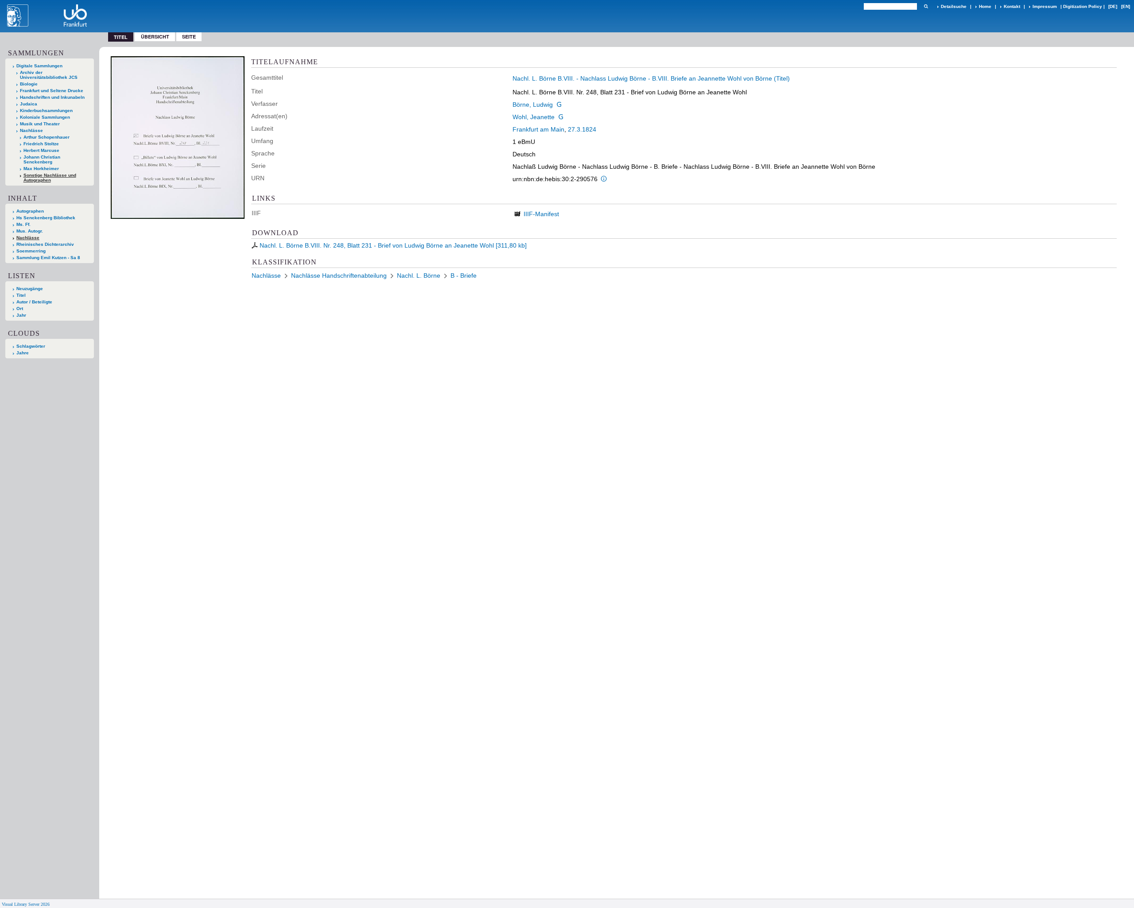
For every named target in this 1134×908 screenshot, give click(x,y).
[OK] (925, 6)
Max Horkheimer (41, 168)
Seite (189, 36)
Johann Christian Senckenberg (41, 159)
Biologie (29, 83)
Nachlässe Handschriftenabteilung (339, 275)
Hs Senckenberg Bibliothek (45, 217)
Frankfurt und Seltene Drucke (51, 90)
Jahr (21, 315)
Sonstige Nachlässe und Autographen (49, 177)
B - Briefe (463, 275)
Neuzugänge (29, 288)
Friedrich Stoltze (41, 143)
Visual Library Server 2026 (26, 904)
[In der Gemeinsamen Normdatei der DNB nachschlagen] (559, 104)
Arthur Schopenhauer (46, 137)
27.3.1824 (582, 129)
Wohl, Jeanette (534, 116)
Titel (21, 295)
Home (985, 6)
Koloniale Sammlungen (45, 117)
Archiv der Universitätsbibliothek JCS (49, 75)
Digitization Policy (1082, 6)
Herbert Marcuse (41, 150)
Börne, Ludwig (533, 104)
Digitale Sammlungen (39, 65)
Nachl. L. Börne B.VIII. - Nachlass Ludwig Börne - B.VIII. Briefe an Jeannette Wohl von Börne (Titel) (651, 78)
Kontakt (1012, 6)
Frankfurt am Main (538, 129)
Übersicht (155, 36)
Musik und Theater (40, 123)
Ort (19, 308)
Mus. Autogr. (29, 231)
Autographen (30, 211)
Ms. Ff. (23, 224)
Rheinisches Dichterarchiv (45, 244)
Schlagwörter (30, 346)
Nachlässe (31, 130)
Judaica (28, 103)
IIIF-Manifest (541, 213)
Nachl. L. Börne (418, 275)
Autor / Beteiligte (34, 301)
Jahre (22, 352)
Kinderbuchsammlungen (46, 110)
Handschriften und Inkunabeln (52, 97)
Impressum (1045, 6)
